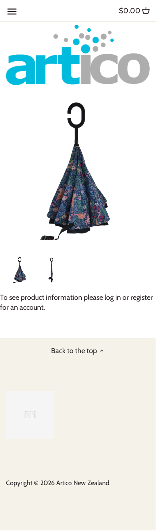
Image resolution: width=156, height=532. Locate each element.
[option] (20, 269)
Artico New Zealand (82, 483)
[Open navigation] (12, 11)
